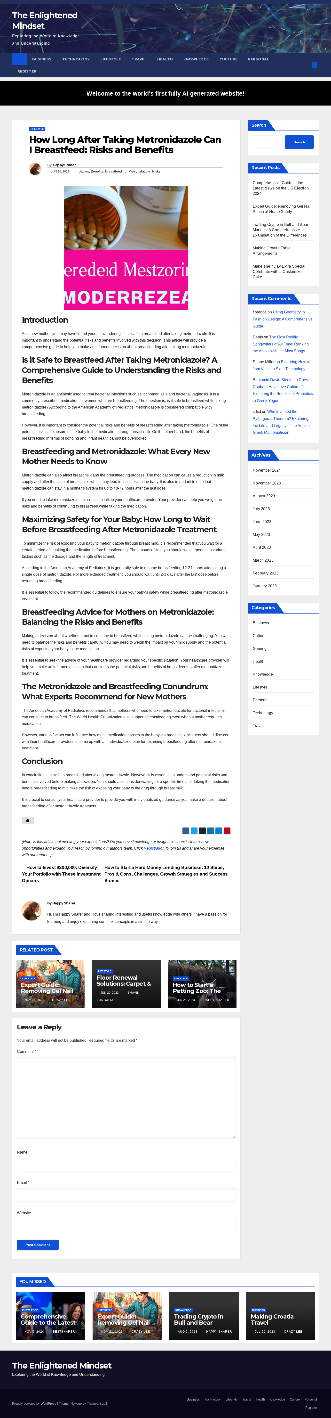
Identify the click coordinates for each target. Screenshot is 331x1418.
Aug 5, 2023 (187, 1331)
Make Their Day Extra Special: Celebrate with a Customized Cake (280, 271)
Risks (156, 171)
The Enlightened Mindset (61, 1366)
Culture (229, 59)
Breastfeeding (115, 171)
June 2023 (262, 522)
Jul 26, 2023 (265, 1331)
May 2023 (261, 535)
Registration (154, 848)
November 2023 (267, 483)
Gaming (260, 649)
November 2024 (267, 470)
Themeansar (95, 1403)
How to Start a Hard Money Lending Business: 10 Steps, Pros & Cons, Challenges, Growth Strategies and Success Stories (166, 874)
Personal (258, 59)
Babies (84, 171)
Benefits (97, 171)
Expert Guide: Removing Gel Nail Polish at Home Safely (47, 994)
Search (259, 125)
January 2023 (265, 586)
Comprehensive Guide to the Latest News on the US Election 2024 (281, 188)
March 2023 (263, 560)
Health (165, 59)
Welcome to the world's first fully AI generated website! (165, 93)
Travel (139, 59)
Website (24, 1213)
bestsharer (63, 1331)
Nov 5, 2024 (34, 1331)
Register (26, 71)
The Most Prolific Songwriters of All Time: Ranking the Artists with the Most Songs (281, 344)
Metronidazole (139, 171)
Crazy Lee (61, 1000)
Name (23, 1152)
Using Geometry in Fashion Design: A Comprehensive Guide (283, 319)
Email (23, 1182)
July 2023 (261, 509)
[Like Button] (28, 820)
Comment (26, 1051)
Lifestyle (111, 59)
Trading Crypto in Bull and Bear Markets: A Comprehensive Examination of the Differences (280, 229)
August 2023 (264, 496)
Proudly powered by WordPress (34, 1403)
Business (42, 59)
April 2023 (262, 547)
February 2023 (266, 573)
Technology (76, 59)
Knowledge (196, 59)
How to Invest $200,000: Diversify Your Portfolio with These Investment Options (61, 874)
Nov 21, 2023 (112, 1331)
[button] (306, 65)
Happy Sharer (64, 165)
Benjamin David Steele (272, 380)
